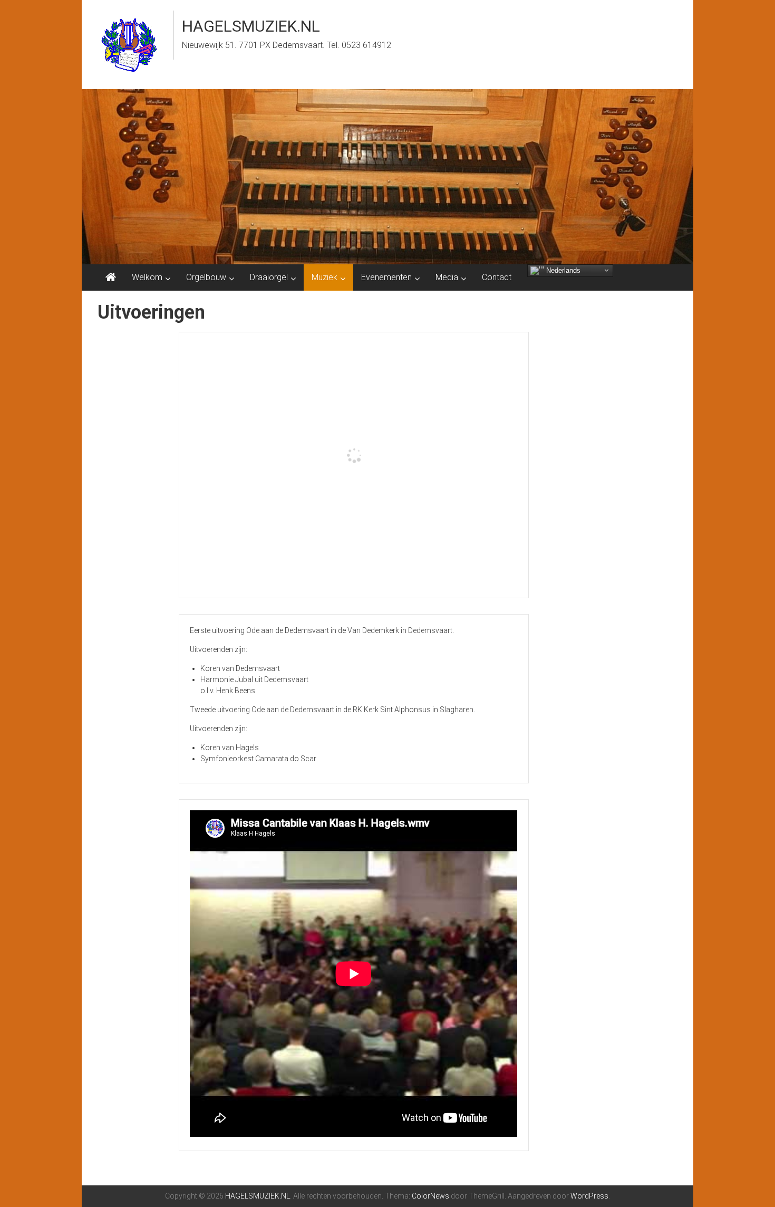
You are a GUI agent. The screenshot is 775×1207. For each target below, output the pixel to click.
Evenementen (386, 277)
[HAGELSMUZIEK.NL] (111, 277)
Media (446, 277)
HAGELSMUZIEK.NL (251, 26)
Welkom (147, 277)
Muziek (324, 277)
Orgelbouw (206, 277)
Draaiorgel (269, 277)
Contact (496, 277)
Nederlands (562, 270)
